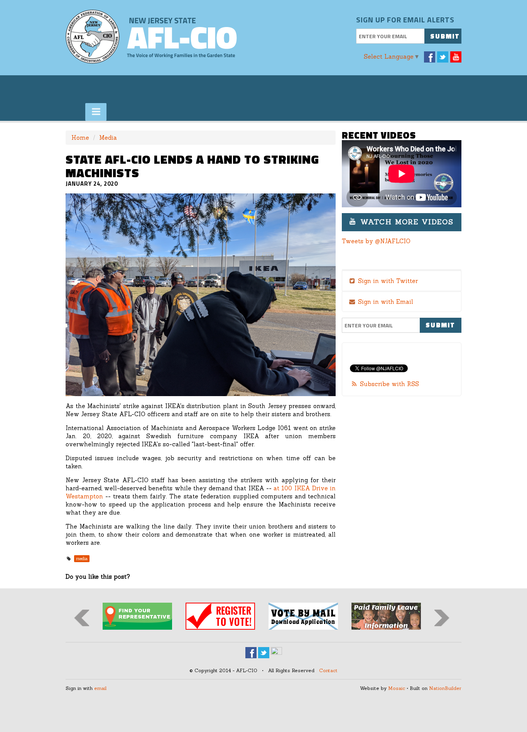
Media (108, 137)
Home (80, 137)
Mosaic (396, 688)
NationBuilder (445, 688)
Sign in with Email (384, 301)
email (100, 688)
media (82, 558)
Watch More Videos (405, 221)
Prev (81, 618)
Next (441, 618)
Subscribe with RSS (389, 384)
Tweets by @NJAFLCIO (376, 241)
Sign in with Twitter (387, 281)
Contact (328, 670)
